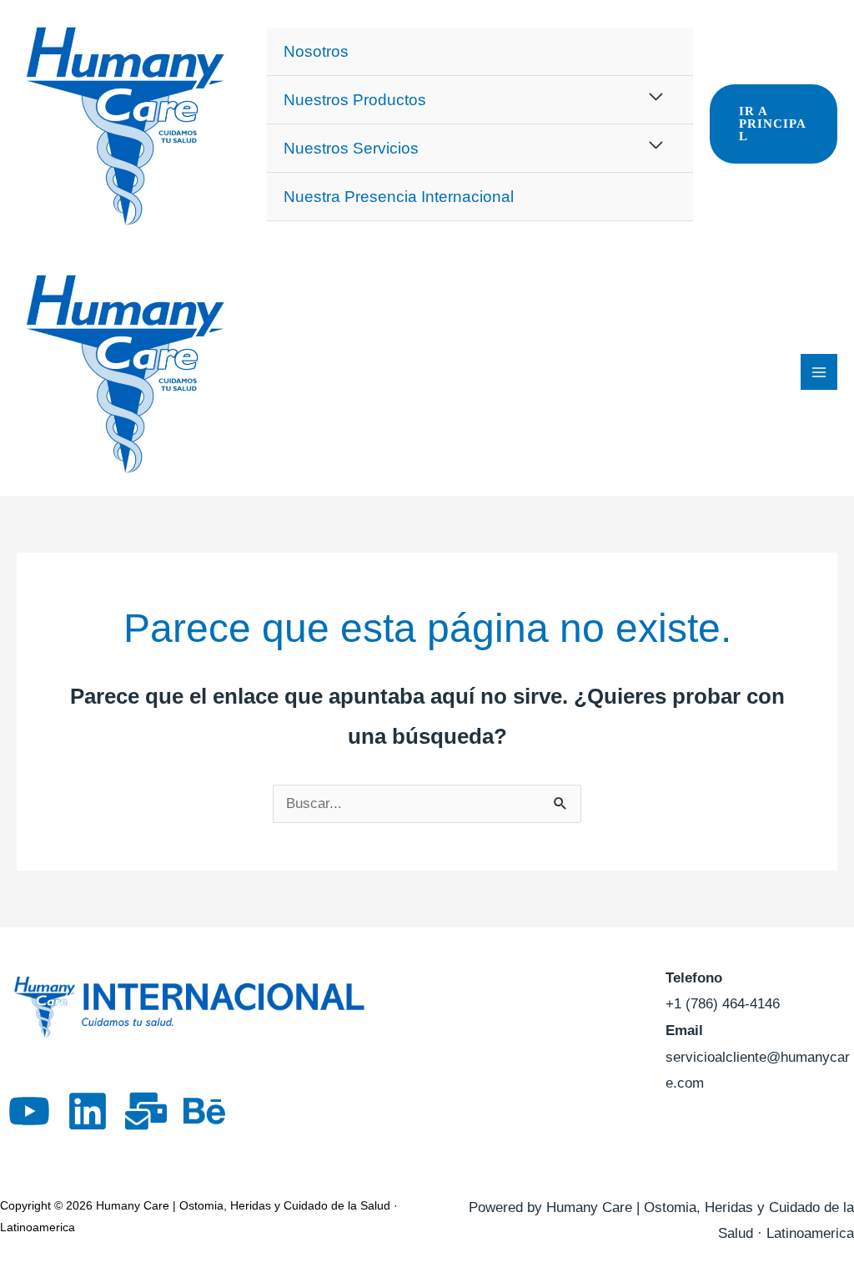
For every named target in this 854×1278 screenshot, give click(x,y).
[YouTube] (29, 1111)
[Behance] (204, 1111)
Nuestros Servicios (351, 148)
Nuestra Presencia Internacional (399, 196)
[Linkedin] (87, 1111)
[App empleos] (146, 1111)
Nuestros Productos (355, 100)
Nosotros (316, 51)
